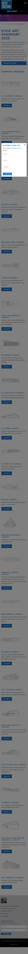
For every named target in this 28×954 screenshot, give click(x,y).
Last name (5, 160)
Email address (5, 166)
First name (5, 154)
